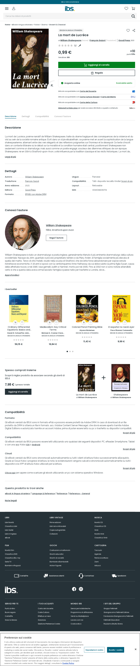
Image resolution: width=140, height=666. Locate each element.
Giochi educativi (56, 554)
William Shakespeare (70, 40)
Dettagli (26, 116)
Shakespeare (121, 394)
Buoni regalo (10, 612)
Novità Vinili (99, 534)
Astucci (97, 565)
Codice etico (76, 624)
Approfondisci (12, 275)
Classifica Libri (11, 526)
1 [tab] (67, 351)
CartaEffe (9, 616)
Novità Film (9, 550)
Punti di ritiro (10, 608)
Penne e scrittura (101, 558)
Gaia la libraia (11, 620)
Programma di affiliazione (82, 612)
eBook (7, 538)
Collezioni (54, 534)
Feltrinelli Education (112, 620)
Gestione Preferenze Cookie (49, 624)
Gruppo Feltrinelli (110, 608)
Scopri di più (126, 181)
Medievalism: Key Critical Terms (53, 328)
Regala (98, 72)
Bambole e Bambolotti (59, 562)
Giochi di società (57, 558)
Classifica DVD (11, 554)
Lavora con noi (77, 620)
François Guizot (98, 40)
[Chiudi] (136, 649)
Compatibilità (42, 116)
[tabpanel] (19, 320)
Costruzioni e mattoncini (60, 550)
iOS (28, 444)
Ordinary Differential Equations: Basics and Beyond (18, 328)
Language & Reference (43, 493)
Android (36, 444)
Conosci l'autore (62, 116)
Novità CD (98, 522)
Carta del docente (45, 608)
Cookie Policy (68, 663)
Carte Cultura (43, 612)
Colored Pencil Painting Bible (87, 327)
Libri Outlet (9, 530)
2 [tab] (70, 351)
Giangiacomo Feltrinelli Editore (116, 612)
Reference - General (79, 493)
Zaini (96, 562)
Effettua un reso (44, 616)
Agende (97, 554)
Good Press (124, 40)
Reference (62, 493)
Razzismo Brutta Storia (113, 624)
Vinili (96, 530)
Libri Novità (9, 522)
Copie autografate (57, 530)
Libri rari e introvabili (58, 526)
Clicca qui (10, 472)
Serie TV (8, 562)
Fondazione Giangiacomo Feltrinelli (118, 616)
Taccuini (98, 550)
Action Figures (55, 565)
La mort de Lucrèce (86, 394)
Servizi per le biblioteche (80, 608)
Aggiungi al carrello (99, 64)
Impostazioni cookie (94, 649)
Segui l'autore (56, 237)
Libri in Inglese (10, 534)
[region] (70, 649)
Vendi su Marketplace (80, 616)
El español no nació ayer (121, 327)
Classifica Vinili (100, 538)
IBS (68, 57)
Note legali (11, 500)
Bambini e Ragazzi (13, 565)
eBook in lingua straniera (17, 493)
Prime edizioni (55, 522)
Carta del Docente (88, 91)
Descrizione (10, 116)
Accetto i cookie (115, 649)
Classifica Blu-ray (12, 558)
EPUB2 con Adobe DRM (35, 194)
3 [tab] (72, 351)
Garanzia (42, 620)
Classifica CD (100, 526)
